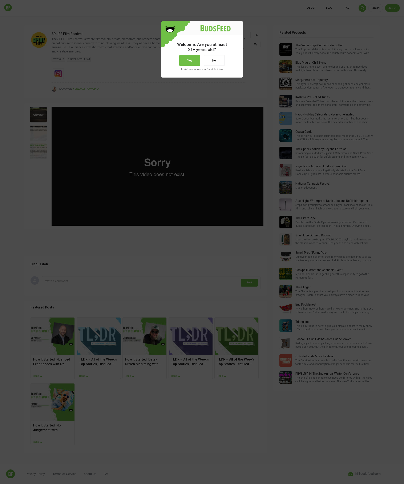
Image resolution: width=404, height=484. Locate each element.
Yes (189, 60)
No (214, 60)
